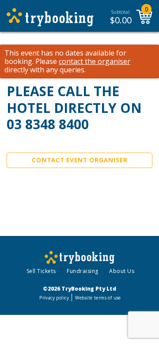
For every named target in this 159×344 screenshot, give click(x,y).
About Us (121, 271)
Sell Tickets (41, 271)
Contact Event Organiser (80, 160)
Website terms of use (98, 298)
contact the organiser (94, 61)
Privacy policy (54, 298)
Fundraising (82, 271)
